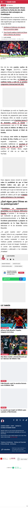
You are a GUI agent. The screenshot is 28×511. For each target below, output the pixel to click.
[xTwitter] (20, 420)
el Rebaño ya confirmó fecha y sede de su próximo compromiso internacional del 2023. (14, 81)
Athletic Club (16, 263)
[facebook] (14, 420)
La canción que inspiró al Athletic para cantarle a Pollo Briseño (13, 411)
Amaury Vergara (6, 263)
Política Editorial (5, 444)
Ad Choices (13, 444)
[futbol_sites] (6, 450)
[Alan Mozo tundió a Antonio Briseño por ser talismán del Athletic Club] (14, 345)
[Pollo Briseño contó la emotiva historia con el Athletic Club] (14, 372)
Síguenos (21, 272)
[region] (14, 509)
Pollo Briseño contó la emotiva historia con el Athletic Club (13, 384)
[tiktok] (26, 420)
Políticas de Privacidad (20, 442)
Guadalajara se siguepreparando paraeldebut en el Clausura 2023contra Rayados (14, 210)
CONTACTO (18, 426)
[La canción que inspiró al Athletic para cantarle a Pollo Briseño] (14, 398)
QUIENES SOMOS (5, 426)
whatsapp (7, 279)
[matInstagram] (17, 420)
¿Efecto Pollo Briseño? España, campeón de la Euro (11, 331)
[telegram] (23, 420)
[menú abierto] (2, 2)
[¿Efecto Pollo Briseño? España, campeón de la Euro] (14, 319)
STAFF (12, 426)
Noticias (11, 5)
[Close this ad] (27, 506)
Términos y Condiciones (7, 442)
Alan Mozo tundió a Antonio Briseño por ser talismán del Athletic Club (14, 358)
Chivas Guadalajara (7, 266)
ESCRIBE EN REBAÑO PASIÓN (8, 428)
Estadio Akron (18, 266)
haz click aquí (13, 437)
